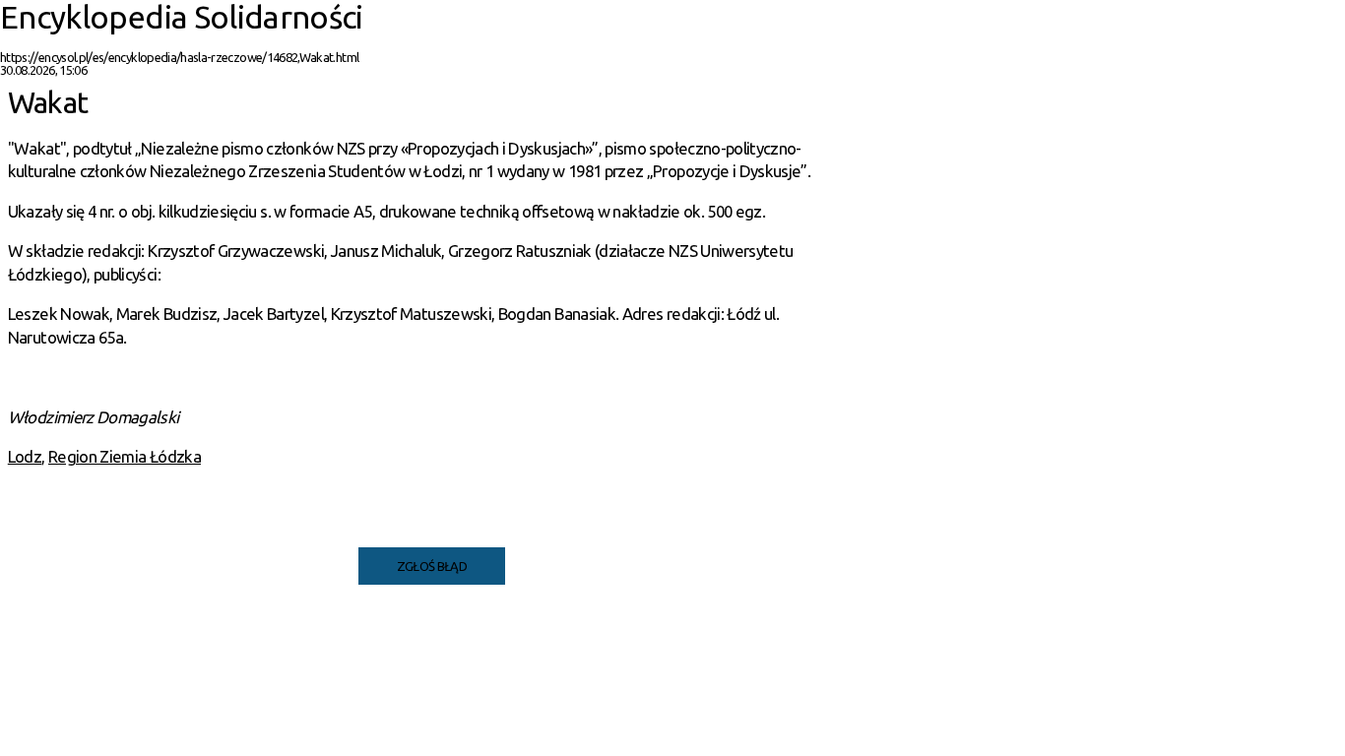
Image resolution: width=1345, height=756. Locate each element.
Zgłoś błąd (432, 566)
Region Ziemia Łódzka (124, 456)
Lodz (24, 456)
